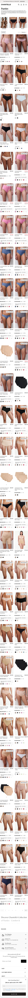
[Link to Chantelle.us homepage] (6, 5)
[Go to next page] (26, 910)
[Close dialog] (26, 980)
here (8, 940)
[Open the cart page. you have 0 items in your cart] (23, 4)
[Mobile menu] (26, 4)
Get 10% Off (14, 994)
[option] (3, 61)
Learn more (3, 13)
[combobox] (22, 32)
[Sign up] (23, 961)
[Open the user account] (21, 4)
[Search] (19, 4)
